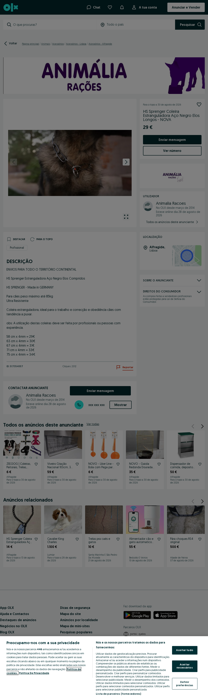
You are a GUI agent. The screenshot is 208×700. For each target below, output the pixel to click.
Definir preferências (184, 683)
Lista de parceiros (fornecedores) (118, 693)
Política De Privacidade (34, 673)
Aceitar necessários (185, 666)
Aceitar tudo (184, 650)
